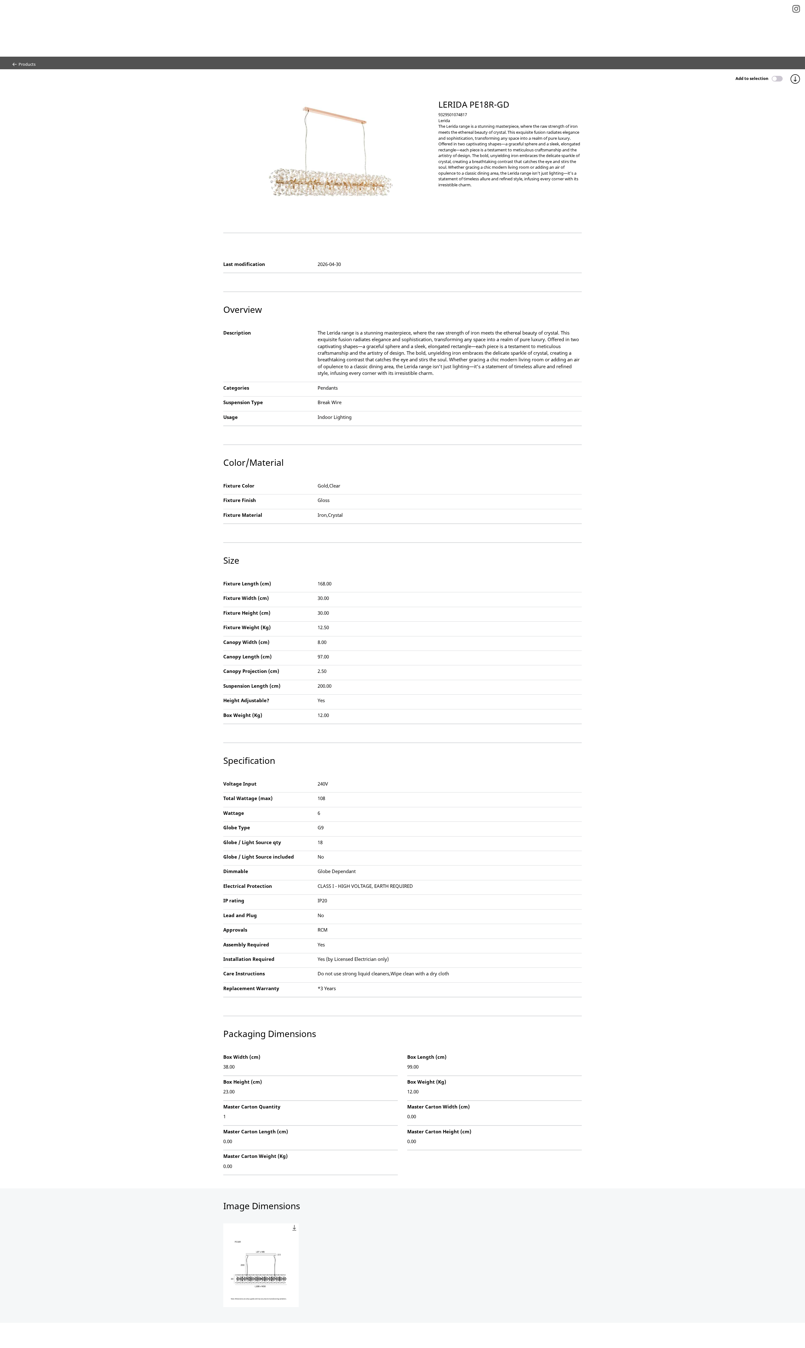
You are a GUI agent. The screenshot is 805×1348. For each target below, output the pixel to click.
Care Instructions (244, 973)
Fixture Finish (239, 500)
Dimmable (235, 871)
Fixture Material (242, 515)
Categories (236, 388)
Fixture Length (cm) (247, 583)
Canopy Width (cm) (246, 642)
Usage (230, 417)
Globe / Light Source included (258, 857)
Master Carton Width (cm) (438, 1106)
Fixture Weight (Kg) (247, 627)
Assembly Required (246, 944)
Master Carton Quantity (251, 1106)
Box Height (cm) (242, 1082)
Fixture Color (238, 485)
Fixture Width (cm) (246, 598)
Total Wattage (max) (248, 798)
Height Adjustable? (246, 700)
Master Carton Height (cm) (439, 1131)
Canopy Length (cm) (247, 656)
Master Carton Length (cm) (255, 1131)
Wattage (233, 813)
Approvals (235, 930)
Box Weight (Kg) (242, 715)
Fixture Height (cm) (246, 613)
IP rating (233, 900)
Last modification (244, 264)
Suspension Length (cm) (251, 686)
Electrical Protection (247, 886)
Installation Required (249, 959)
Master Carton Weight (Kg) (255, 1156)
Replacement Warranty (251, 988)
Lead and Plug (240, 915)
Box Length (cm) (427, 1057)
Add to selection (752, 78)
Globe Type (236, 827)
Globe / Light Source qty (252, 842)
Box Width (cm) (241, 1057)
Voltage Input (240, 784)
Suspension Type (243, 402)
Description (237, 333)
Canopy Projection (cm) (251, 671)
